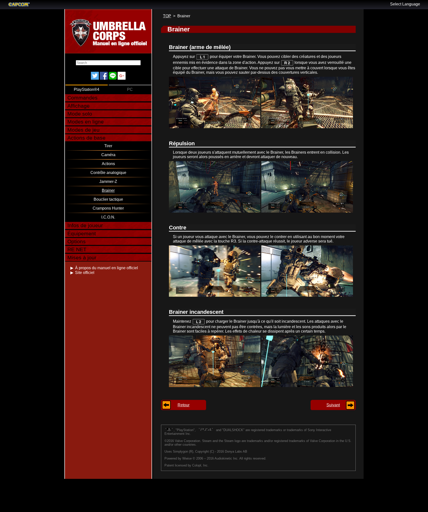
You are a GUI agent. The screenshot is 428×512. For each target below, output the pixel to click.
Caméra (108, 155)
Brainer (108, 190)
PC (130, 89)
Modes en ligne (85, 121)
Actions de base (86, 138)
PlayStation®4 (86, 89)
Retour (183, 405)
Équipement (81, 233)
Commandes (82, 97)
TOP (167, 16)
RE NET (76, 249)
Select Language (405, 4)
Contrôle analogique (108, 173)
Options (76, 241)
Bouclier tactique (108, 199)
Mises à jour (81, 257)
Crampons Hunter (108, 208)
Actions (108, 164)
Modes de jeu (83, 130)
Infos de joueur (85, 225)
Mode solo (79, 114)
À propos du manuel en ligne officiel (106, 268)
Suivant (333, 405)
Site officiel (84, 272)
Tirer (108, 146)
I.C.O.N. (108, 217)
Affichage (78, 106)
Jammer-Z (108, 181)
